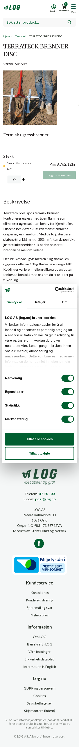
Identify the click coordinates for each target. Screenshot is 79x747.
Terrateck (21, 36)
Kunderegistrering (39, 600)
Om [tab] (64, 302)
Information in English (39, 666)
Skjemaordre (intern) (39, 710)
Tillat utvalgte (39, 453)
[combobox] (39, 22)
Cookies (39, 695)
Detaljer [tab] (40, 302)
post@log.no (45, 499)
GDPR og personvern (40, 688)
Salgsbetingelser (39, 703)
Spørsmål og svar (39, 607)
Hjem (6, 36)
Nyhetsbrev (39, 615)
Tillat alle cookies (39, 439)
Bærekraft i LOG (39, 644)
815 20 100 (46, 494)
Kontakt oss (40, 592)
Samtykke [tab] (14, 302)
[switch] (67, 391)
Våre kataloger (39, 651)
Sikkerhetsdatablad (39, 659)
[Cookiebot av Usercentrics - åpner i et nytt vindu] (56, 290)
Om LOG (39, 636)
